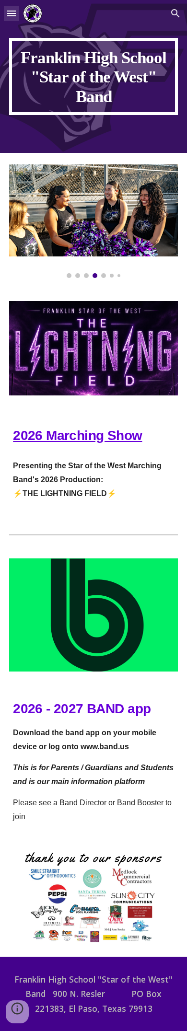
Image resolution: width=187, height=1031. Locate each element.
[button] (11, 13)
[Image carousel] (93, 221)
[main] (93, 76)
